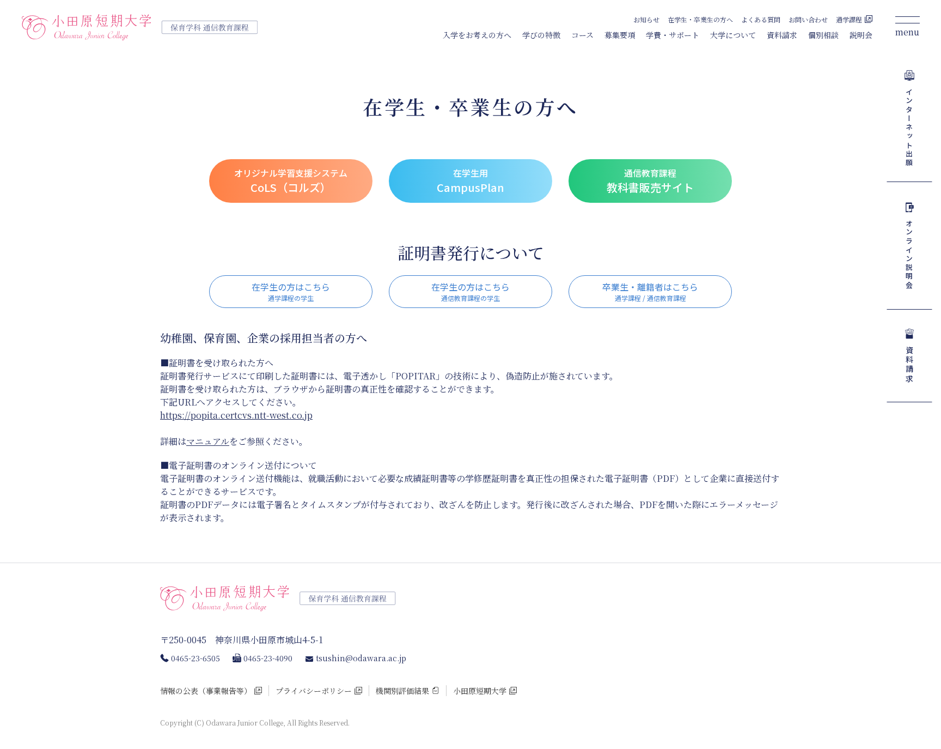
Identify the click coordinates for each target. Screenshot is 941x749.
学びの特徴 (541, 34)
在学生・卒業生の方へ (700, 19)
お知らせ (646, 19)
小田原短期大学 (479, 690)
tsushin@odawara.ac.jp (361, 658)
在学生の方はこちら (291, 291)
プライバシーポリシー (314, 690)
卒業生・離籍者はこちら (650, 291)
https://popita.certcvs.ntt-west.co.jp (236, 415)
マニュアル (207, 441)
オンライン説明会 (910, 254)
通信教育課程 (650, 180)
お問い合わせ (808, 19)
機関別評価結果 (402, 690)
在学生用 (470, 180)
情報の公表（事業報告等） (206, 690)
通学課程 (849, 19)
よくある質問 (760, 19)
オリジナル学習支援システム (290, 180)
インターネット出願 (910, 127)
